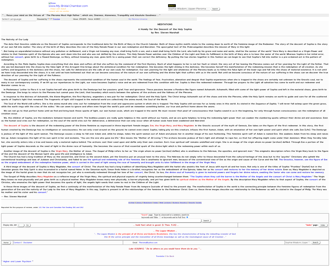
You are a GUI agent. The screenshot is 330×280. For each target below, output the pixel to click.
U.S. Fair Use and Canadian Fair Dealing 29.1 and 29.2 (61, 207)
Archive (131, 202)
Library (139, 202)
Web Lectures (165, 202)
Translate (56, 19)
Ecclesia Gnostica (180, 202)
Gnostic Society (195, 202)
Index (156, 202)
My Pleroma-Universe (138, 19)
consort (19, 57)
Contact (17, 242)
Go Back (170, 256)
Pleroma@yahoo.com (148, 242)
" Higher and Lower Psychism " (17, 261)
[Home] (52, 3)
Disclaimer (27, 242)
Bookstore (148, 202)
